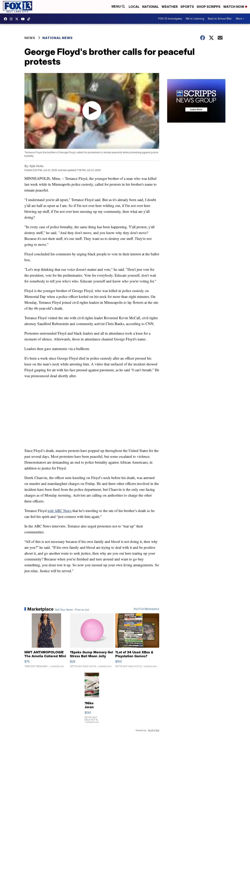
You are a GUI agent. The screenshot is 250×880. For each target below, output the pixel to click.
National (150, 7)
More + (240, 19)
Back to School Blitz (220, 19)
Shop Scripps (209, 7)
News (29, 38)
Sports (187, 7)
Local (134, 7)
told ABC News (59, 510)
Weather (170, 7)
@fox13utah (29, 18)
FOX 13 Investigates (170, 19)
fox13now (12, 18)
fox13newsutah (6, 18)
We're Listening (195, 19)
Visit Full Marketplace (146, 609)
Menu (117, 6)
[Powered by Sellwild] (153, 730)
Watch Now (234, 7)
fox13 (17, 18)
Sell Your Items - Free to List (72, 609)
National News (57, 38)
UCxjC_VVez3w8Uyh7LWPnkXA (24, 18)
